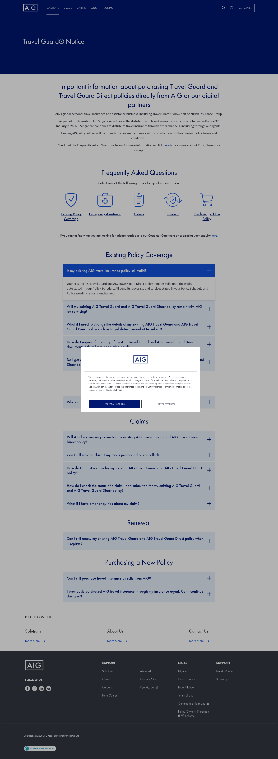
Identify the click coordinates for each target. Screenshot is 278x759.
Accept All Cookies (115, 404)
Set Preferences (166, 404)
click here (117, 390)
